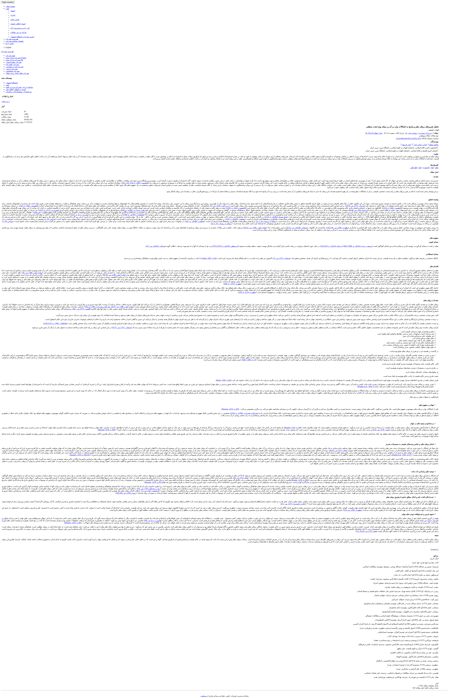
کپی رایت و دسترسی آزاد (20, 28)
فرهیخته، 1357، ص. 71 (150, 491)
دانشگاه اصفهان (12, 83)
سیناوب (203, 696)
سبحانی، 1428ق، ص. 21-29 (297, 228)
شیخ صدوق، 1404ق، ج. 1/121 (276, 217)
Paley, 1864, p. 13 (249, 360)
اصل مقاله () (374, 133)
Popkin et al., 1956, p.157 (401, 455)
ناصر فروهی (406, 145)
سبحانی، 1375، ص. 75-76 (121, 327)
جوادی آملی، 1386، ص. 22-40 (255, 228)
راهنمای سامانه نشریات (15, 41)
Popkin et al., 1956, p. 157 (368, 387)
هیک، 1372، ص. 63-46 (338, 450)
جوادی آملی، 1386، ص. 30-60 (114, 275)
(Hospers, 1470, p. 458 (299, 480)
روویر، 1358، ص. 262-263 (126, 493)
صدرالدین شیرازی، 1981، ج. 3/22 (97, 307)
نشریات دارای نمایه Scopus (16, 58)
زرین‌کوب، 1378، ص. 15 (219, 206)
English (8, 47)
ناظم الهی (414, 168)
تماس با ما (10, 43)
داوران (12, 15)
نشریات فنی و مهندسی (14, 67)
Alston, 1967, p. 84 (209, 258)
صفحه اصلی (10, 6)
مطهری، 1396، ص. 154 (353, 510)
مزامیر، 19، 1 (50, 219)
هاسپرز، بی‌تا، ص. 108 (152, 520)
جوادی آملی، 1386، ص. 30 (32, 273)
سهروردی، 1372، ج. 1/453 (49, 210)
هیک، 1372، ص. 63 (241, 478)
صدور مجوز (14, 19)
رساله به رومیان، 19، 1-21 (266, 221)
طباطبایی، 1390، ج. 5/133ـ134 (55, 323)
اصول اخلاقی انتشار (18, 24)
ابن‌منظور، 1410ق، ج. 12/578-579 (225, 246)
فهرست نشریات (12, 39)
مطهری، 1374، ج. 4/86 (232, 284)
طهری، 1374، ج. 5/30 (247, 292)
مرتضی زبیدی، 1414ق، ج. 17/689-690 (358, 246)
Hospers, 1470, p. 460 (106, 430)
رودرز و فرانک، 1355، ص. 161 (148, 489)
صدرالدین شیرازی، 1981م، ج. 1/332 (244, 413)
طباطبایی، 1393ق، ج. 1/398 (133, 215)
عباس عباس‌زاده (420, 145)
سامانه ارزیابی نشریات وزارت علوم (19, 87)
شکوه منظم (433, 145)
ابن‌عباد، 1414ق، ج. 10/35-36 (331, 246)
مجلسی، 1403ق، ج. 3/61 (235, 219)
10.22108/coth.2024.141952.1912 (408, 138)
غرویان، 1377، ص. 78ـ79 (355, 206)
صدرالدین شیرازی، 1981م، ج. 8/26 (134, 210)
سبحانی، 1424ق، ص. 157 (155, 246)
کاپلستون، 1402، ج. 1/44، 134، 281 (135, 183)
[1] (437, 550)
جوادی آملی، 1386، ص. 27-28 (122, 307)
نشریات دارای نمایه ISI (14, 60)
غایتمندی (426, 168)
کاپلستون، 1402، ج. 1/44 (29, 206)
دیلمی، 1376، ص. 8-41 (381, 430)
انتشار (12, 11)
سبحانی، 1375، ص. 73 (281, 258)
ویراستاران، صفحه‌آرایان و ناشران (19, 92)
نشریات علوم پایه (12, 64)
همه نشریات (10, 56)
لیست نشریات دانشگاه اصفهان (22, 37)
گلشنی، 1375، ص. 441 (81, 309)
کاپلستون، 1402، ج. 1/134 (392, 208)
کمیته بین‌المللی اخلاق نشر (16, 89)
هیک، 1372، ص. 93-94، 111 (366, 531)
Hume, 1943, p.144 (223, 380)
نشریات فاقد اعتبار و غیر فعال (17, 73)
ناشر (7, 9)
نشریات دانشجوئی (13, 71)
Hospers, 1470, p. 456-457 (80, 455)
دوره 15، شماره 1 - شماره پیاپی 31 (418, 133)
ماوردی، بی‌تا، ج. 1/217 (79, 215)
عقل (432, 168)
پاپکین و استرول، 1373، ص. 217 (293, 504)
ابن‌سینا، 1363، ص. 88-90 (358, 210)
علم (420, 168)
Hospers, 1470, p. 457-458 (155, 482)
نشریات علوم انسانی (14, 62)
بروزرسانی (5, 101)
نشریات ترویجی (12, 69)
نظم (436, 168)
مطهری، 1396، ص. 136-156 (337, 228)
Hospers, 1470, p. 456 (230, 409)
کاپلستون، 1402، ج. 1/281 (236, 208)
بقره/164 (37, 212)
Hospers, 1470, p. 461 (73, 523)
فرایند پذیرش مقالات (18, 32)
